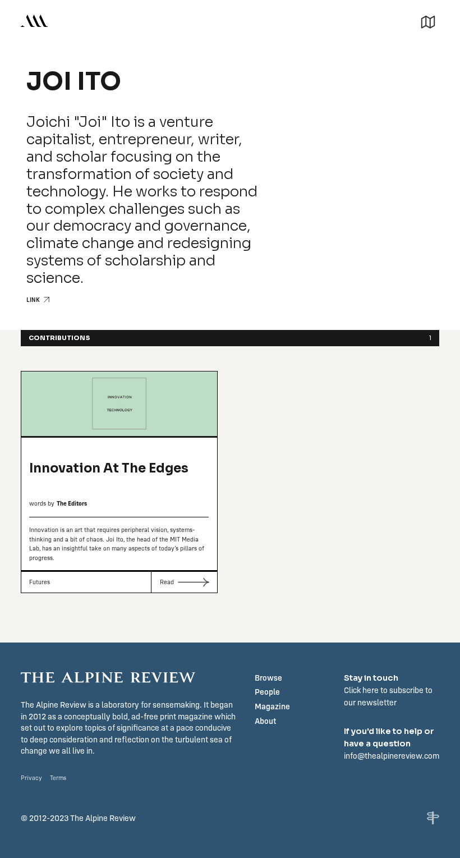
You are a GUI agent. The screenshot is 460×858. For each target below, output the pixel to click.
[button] (427, 20)
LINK (33, 300)
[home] (34, 20)
